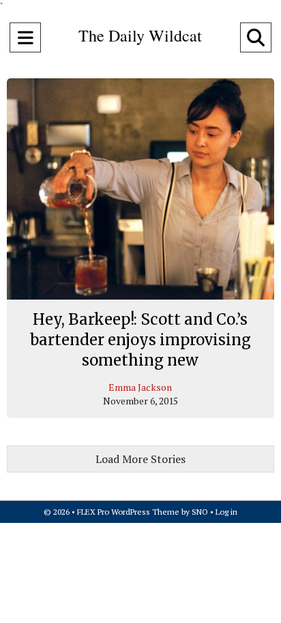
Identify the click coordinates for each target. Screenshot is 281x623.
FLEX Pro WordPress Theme (128, 512)
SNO (200, 512)
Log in (226, 512)
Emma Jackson (140, 387)
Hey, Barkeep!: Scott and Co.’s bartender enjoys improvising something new (140, 339)
